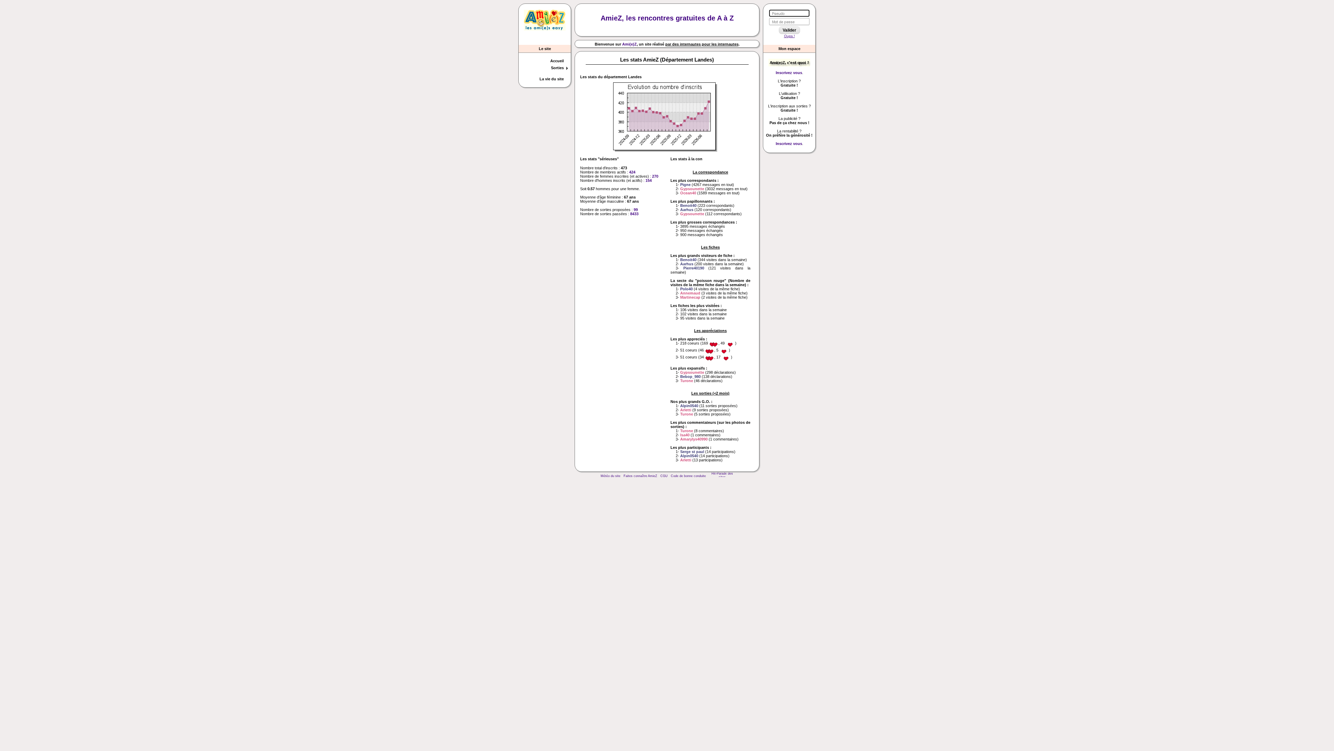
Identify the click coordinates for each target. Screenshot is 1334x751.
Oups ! (789, 36)
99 (636, 210)
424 (632, 172)
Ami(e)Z (629, 44)
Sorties (557, 68)
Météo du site (610, 476)
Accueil (557, 61)
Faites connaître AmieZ (640, 476)
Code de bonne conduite (688, 476)
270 (655, 176)
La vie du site (552, 79)
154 (648, 180)
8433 (634, 214)
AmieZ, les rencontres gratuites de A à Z (667, 18)
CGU (664, 476)
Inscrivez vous (789, 73)
